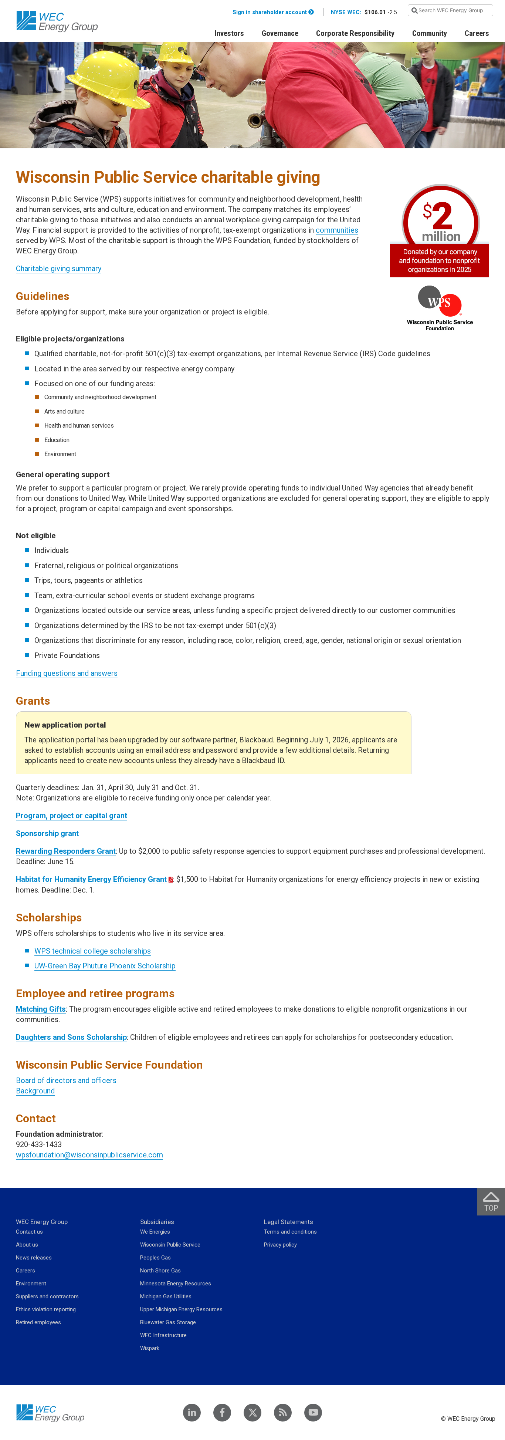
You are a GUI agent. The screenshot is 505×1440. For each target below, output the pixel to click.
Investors (229, 33)
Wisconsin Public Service (170, 1244)
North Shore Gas (160, 1270)
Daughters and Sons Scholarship (71, 1037)
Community (429, 33)
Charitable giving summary (58, 268)
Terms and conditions (290, 1231)
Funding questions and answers (67, 673)
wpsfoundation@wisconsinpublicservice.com (89, 1154)
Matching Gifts (41, 1009)
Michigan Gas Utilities (166, 1296)
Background (35, 1090)
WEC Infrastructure (163, 1335)
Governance (280, 33)
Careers (477, 33)
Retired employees (38, 1322)
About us (27, 1244)
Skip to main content (82, 4)
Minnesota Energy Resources (175, 1283)
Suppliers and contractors (47, 1296)
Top (494, 1202)
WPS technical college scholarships (92, 951)
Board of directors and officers (66, 1080)
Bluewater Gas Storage (168, 1322)
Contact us (29, 1231)
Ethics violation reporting (46, 1309)
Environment (31, 1283)
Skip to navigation (36, 4)
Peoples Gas (155, 1257)
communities (337, 230)
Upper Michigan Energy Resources (181, 1309)
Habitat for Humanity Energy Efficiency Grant (91, 879)
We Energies (155, 1231)
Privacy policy (280, 1244)
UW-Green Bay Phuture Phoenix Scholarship (105, 965)
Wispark (149, 1348)
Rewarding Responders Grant (66, 851)
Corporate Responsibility (355, 33)
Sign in (270, 12)
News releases (34, 1257)
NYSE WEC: (346, 12)
